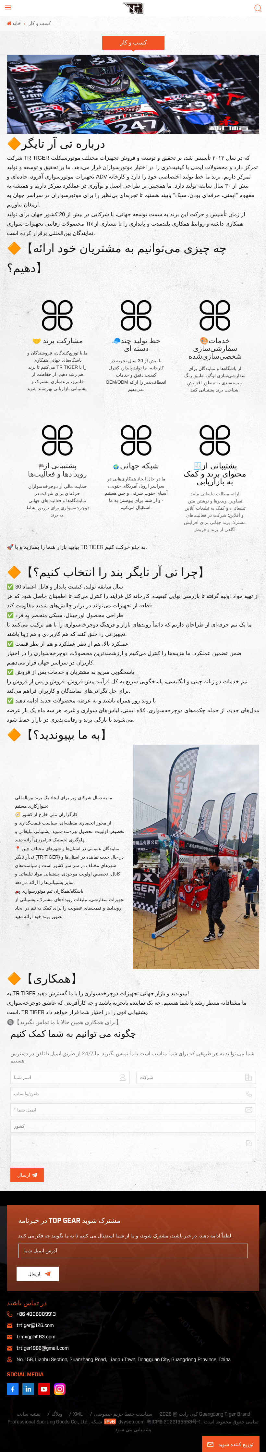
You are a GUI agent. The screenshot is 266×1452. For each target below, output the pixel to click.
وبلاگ (57, 1414)
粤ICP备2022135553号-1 (174, 1422)
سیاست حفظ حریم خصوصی (123, 1414)
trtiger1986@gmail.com (43, 1348)
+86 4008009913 (36, 1314)
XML (78, 1414)
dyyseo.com (131, 1422)
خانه (16, 23)
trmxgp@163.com (36, 1337)
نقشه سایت (29, 1414)
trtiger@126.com (35, 1325)
